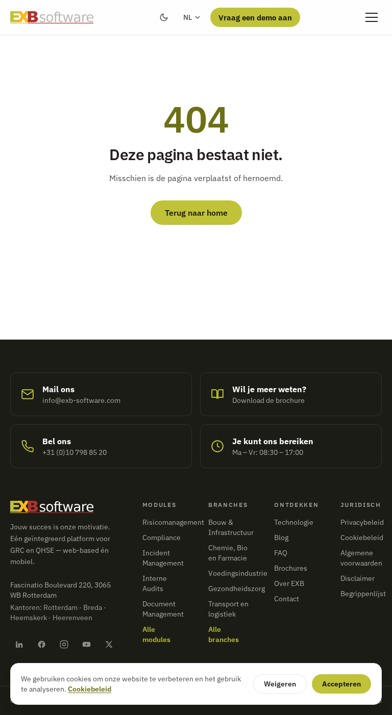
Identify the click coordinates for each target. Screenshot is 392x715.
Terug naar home (196, 213)
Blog (281, 537)
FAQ (280, 552)
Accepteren (341, 683)
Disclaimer (357, 578)
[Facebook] (41, 644)
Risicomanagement (173, 522)
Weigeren (280, 683)
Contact (286, 598)
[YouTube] (86, 644)
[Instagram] (63, 644)
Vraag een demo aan (255, 17)
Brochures (290, 568)
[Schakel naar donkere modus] (164, 17)
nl (187, 17)
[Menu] (371, 17)
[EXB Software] (51, 17)
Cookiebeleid (361, 537)
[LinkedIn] (19, 644)
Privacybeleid (362, 522)
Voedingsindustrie (237, 573)
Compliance (161, 537)
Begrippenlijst (363, 593)
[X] (109, 644)
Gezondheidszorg (236, 588)
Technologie (293, 522)
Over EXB (289, 583)
